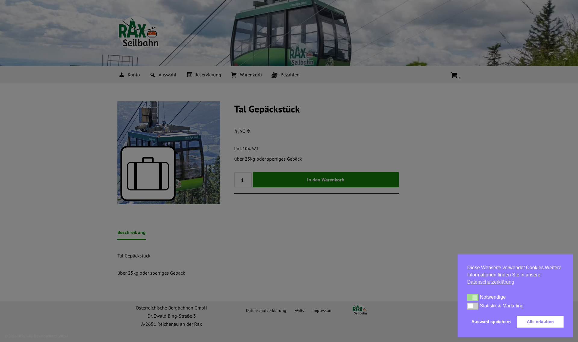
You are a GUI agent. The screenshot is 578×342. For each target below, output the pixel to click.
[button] (472, 297)
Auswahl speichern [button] (491, 321)
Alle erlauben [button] (540, 321)
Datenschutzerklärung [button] (490, 282)
